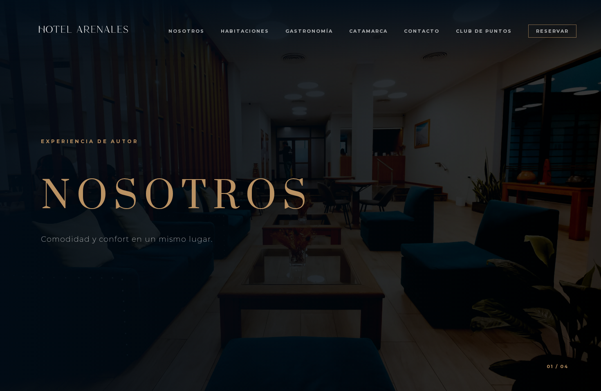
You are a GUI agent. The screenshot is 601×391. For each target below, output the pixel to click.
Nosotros (186, 31)
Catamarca (368, 31)
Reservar (552, 31)
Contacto (422, 31)
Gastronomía (309, 31)
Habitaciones (245, 31)
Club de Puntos (484, 31)
